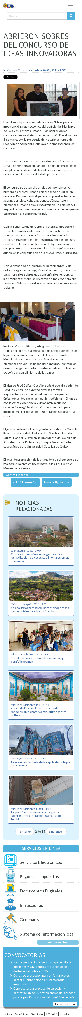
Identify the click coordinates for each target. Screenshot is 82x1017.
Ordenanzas (31, 919)
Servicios (37, 1014)
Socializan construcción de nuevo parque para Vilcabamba (38, 659)
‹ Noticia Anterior (25, 482)
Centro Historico (17, 475)
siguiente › (56, 831)
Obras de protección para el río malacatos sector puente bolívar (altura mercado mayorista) (41, 979)
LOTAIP (51, 1014)
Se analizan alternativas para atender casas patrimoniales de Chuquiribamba (40, 609)
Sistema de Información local (47, 933)
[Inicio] (8, 5)
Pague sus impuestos (39, 876)
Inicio (8, 1014)
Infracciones (31, 905)
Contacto (66, 1014)
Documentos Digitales (41, 890)
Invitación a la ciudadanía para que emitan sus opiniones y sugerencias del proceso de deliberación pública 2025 (44, 966)
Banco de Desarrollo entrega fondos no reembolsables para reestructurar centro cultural (38, 711)
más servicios (58, 942)
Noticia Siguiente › (56, 482)
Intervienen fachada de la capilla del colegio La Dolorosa (40, 763)
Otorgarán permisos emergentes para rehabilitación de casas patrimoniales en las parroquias (40, 557)
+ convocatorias (65, 1004)
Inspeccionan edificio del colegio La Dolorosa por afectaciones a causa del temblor (36, 815)
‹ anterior (25, 831)
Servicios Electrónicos (41, 862)
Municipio (21, 1014)
